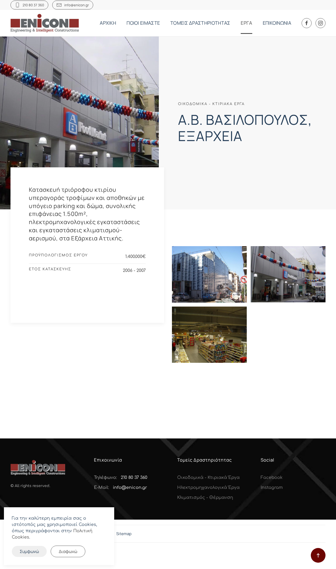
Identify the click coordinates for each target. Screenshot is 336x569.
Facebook (271, 477)
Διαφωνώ (68, 551)
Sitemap (124, 533)
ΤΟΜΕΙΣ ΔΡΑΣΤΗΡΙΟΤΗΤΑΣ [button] (200, 23)
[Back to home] (45, 23)
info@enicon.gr (76, 5)
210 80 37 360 (33, 5)
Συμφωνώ (29, 551)
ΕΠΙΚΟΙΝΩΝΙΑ (277, 23)
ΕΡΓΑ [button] (246, 23)
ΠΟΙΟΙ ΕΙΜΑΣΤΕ (143, 23)
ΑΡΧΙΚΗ (108, 23)
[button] (209, 274)
